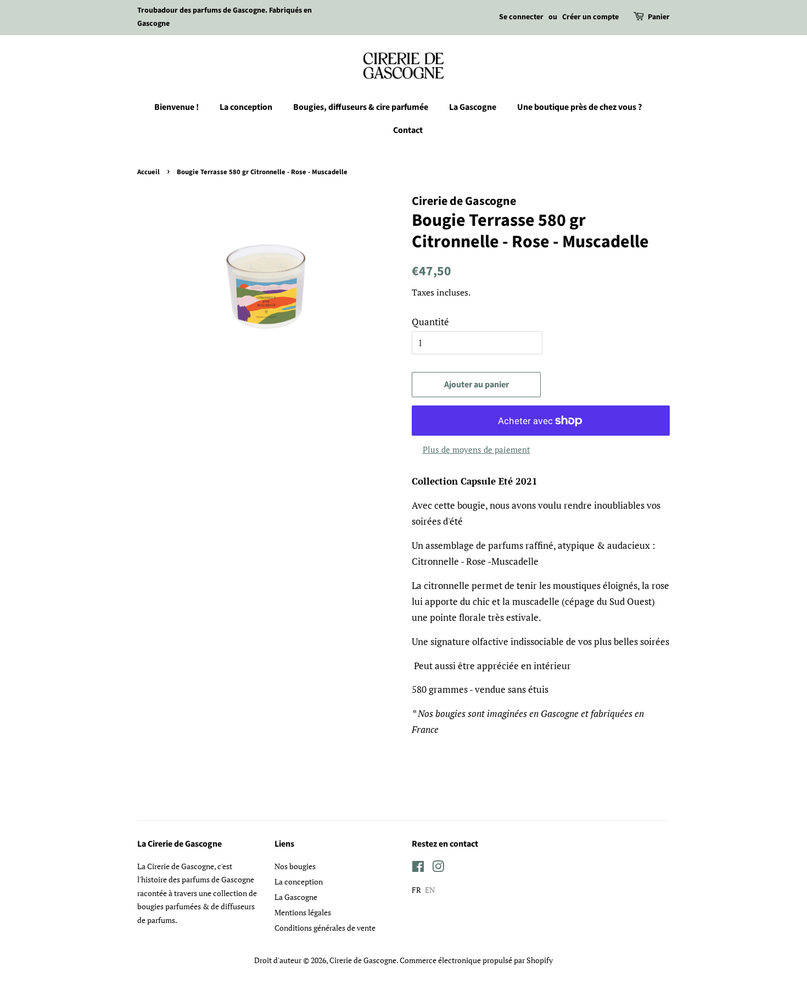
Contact (408, 130)
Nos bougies (295, 866)
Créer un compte (590, 17)
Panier (659, 17)
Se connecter (521, 17)
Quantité (430, 321)
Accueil (148, 172)
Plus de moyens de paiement (476, 449)
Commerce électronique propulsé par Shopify (476, 960)
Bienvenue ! (176, 107)
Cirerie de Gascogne (362, 960)
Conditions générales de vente (325, 927)
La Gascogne (472, 107)
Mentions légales (302, 912)
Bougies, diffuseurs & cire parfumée (360, 107)
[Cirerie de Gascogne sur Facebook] (418, 868)
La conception (246, 107)
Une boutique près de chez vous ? (579, 107)
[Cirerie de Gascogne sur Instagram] (438, 868)
